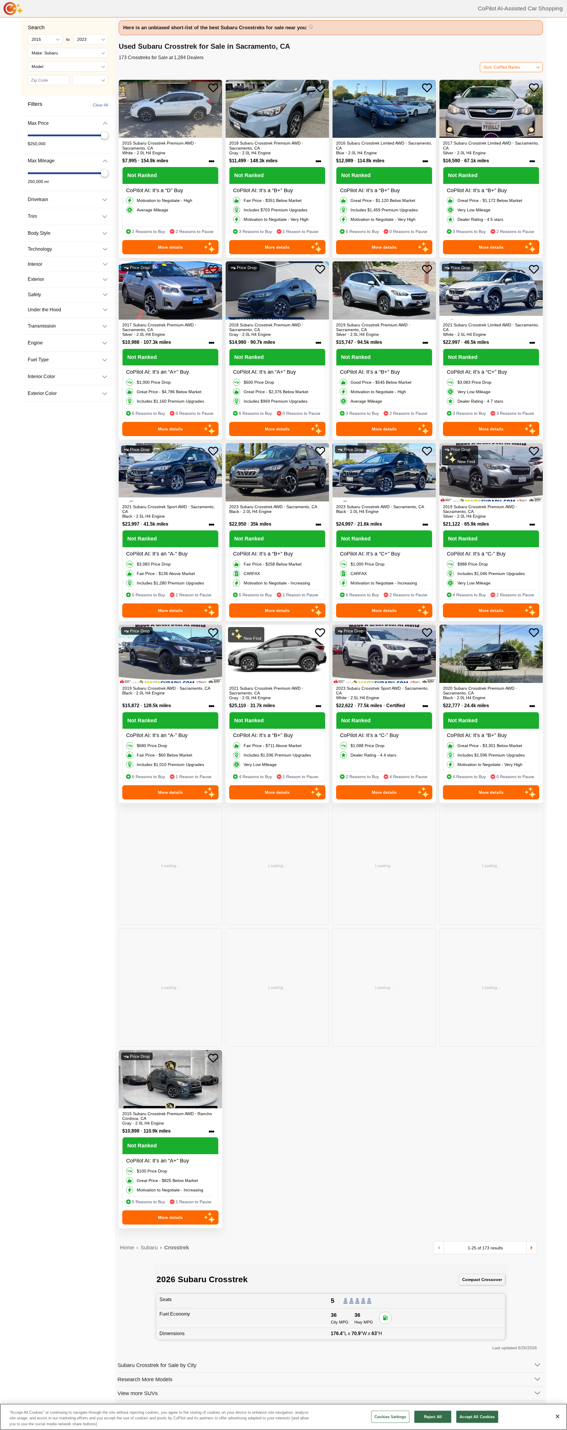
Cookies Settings (390, 1416)
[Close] (557, 1416)
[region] (283, 1417)
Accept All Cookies (477, 1416)
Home (127, 1248)
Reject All (433, 1416)
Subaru (149, 1248)
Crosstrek (176, 1248)
